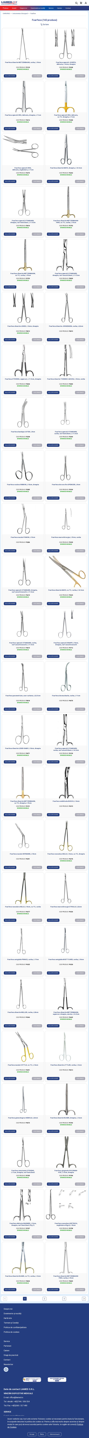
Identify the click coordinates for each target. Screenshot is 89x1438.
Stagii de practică (11, 1355)
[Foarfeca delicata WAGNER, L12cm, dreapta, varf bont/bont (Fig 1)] (23, 1205)
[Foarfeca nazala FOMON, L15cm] (23, 519)
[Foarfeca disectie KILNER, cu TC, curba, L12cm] (23, 1257)
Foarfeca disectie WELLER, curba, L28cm (23, 1012)
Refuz (42, 1434)
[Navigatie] (84, 1299)
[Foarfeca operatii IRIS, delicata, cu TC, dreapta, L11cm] (66, 96)
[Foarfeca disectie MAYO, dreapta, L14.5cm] (66, 149)
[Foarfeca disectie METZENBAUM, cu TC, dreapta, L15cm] (23, 782)
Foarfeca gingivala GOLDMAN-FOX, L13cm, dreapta (66, 1171)
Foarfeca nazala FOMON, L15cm (23, 537)
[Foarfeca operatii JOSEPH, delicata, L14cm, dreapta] (66, 44)
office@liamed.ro (16, 1397)
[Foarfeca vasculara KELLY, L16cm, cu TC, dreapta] (66, 835)
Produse (5, 8)
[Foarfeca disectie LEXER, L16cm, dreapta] (23, 307)
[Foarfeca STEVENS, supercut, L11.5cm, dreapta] (23, 360)
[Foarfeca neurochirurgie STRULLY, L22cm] (66, 888)
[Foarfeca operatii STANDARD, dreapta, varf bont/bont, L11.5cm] (23, 202)
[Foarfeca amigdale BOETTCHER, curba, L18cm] (66, 941)
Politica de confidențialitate (15, 1327)
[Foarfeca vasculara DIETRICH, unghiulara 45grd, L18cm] (66, 1205)
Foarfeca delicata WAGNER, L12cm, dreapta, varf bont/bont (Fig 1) (23, 1224)
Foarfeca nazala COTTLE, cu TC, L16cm (23, 1065)
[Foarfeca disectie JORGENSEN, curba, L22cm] (66, 307)
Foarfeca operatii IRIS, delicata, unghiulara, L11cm (22, 169)
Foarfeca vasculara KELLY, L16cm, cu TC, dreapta (66, 854)
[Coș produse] (81, 3)
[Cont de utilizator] (85, 3)
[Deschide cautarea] (76, 3)
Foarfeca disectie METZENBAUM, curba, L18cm (23, 62)
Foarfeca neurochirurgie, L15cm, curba (66, 537)
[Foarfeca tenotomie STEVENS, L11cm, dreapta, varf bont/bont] (23, 1152)
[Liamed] (9, 3)
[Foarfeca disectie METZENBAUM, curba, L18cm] (23, 44)
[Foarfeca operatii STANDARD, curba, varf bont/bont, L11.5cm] (66, 413)
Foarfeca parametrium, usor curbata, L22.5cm (23, 696)
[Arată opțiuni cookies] (6, 1369)
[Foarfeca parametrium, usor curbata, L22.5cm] (23, 677)
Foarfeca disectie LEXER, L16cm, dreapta (23, 326)
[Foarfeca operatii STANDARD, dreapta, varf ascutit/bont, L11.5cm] (66, 255)
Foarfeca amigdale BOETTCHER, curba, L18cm (66, 959)
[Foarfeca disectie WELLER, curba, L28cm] (23, 993)
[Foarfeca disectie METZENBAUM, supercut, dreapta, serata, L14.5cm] (66, 993)
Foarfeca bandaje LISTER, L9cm (23, 432)
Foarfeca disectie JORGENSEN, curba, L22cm (66, 326)
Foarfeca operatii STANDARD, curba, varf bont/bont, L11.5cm (66, 432)
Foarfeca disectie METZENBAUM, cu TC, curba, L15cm (22, 274)
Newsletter (8, 1364)
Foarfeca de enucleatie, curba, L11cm (66, 696)
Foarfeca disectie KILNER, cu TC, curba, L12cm (23, 1276)
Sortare (44, 24)
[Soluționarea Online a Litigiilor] (57, 1379)
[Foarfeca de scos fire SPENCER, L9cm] (66, 466)
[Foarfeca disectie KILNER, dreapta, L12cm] (66, 1099)
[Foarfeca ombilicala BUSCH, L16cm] (66, 782)
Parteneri (7, 1346)
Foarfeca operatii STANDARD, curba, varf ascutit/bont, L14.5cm (66, 749)
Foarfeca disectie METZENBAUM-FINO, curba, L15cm (66, 1277)
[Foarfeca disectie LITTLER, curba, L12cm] (66, 1046)
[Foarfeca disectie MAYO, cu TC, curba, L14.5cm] (66, 571)
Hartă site (8, 1318)
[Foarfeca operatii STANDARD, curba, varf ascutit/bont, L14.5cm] (66, 730)
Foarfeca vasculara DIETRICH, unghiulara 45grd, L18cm (66, 1224)
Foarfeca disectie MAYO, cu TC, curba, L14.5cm (66, 590)
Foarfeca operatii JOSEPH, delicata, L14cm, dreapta (66, 63)
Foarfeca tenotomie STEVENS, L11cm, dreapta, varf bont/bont (23, 1171)
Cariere (59, 8)
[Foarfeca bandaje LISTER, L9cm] (23, 413)
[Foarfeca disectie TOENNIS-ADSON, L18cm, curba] (66, 360)
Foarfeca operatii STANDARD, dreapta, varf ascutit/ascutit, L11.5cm (22, 591)
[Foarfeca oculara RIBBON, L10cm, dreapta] (23, 466)
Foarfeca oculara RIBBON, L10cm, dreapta (23, 484)
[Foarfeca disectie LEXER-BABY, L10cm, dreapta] (23, 730)
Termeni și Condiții (11, 1323)
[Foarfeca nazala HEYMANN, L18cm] (23, 835)
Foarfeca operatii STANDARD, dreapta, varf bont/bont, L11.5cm (22, 221)
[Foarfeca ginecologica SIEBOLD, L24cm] (23, 1099)
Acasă (14, 8)
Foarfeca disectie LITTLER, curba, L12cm (66, 1065)
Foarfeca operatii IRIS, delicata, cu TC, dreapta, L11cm (66, 116)
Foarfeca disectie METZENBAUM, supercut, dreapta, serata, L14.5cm (66, 1013)
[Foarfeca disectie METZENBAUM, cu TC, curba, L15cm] (23, 255)
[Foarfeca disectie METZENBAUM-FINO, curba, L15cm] (66, 1257)
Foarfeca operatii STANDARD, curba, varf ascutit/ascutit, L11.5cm (23, 644)
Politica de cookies (11, 1332)
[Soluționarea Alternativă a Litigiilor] (32, 1379)
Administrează (54, 1434)
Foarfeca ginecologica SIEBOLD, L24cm (23, 1118)
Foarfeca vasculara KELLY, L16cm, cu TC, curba (23, 907)
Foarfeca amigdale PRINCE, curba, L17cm (23, 959)
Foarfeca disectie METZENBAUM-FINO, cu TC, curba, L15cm (66, 221)
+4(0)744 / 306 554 (22, 1401)
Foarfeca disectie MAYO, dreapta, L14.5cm (66, 168)
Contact (68, 8)
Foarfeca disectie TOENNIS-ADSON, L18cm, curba (66, 379)
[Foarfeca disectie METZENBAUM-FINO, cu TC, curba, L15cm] (66, 202)
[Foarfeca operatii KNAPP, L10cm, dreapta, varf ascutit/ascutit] (66, 624)
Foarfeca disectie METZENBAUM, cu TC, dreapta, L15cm (22, 802)
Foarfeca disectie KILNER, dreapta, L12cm (66, 1118)
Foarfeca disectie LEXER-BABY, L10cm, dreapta (23, 748)
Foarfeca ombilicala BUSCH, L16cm (66, 801)
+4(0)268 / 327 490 (19, 1405)
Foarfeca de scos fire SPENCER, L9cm (66, 484)
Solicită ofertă (10, 76)
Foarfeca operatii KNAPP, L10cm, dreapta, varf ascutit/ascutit (66, 644)
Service (51, 8)
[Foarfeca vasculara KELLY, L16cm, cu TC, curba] (23, 888)
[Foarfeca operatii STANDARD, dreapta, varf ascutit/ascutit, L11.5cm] (23, 571)
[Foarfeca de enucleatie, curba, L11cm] (66, 677)
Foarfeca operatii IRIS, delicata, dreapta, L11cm (23, 115)
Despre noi (23, 8)
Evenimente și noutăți (38, 8)
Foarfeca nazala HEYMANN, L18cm (23, 854)
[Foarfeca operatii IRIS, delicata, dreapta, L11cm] (23, 96)
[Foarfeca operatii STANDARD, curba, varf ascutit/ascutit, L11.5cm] (23, 624)
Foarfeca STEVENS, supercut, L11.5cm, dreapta (23, 379)
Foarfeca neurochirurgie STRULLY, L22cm (66, 907)
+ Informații (37, 76)
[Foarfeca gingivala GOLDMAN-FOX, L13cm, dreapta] (66, 1152)
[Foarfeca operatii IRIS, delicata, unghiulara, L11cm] (23, 149)
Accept (32, 1434)
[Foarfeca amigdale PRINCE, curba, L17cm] (23, 941)
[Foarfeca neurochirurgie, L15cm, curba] (66, 519)
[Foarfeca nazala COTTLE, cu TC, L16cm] (23, 1046)
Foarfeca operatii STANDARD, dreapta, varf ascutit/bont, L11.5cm (66, 274)
